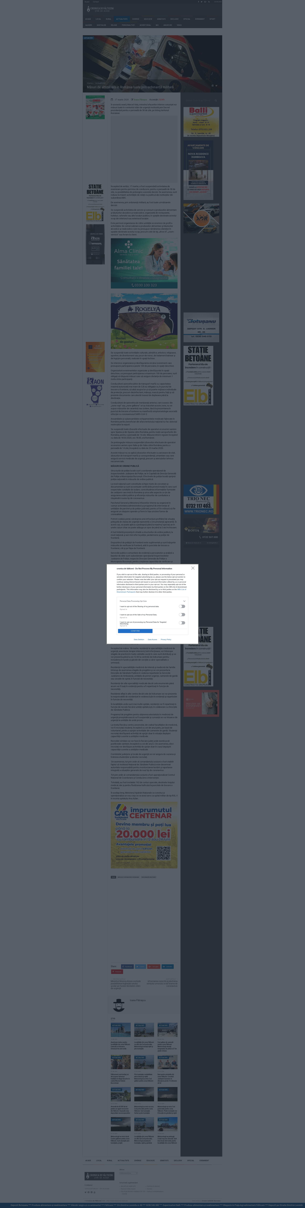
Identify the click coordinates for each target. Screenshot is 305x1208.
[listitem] (152, 601)
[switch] (182, 606)
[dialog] (152, 604)
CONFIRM (135, 631)
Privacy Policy (166, 639)
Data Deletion (139, 639)
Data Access (152, 639)
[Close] (193, 569)
